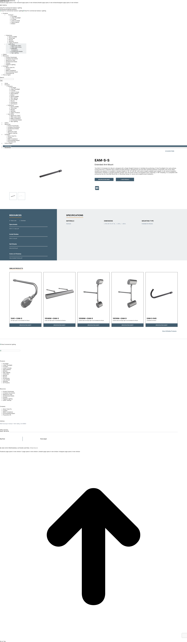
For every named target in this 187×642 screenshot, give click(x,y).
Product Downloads (8, 391)
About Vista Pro (7, 409)
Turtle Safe (6, 374)
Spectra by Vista (7, 394)
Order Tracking (7, 400)
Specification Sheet (104, 179)
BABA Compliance (8, 412)
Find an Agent (43, 438)
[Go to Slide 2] (21, 196)
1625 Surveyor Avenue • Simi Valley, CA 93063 (13, 423)
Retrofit (5, 375)
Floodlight (5, 363)
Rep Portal (2, 438)
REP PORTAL (3, 5)
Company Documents (9, 393)
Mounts (5, 377)
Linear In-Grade (7, 368)
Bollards (5, 371)
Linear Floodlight (7, 365)
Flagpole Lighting (7, 399)
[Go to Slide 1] (13, 196)
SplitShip (5, 381)
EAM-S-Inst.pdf (13, 238)
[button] (50, 173)
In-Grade (5, 366)
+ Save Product (125, 179)
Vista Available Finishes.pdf (15, 258)
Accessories (6, 378)
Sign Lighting (6, 372)
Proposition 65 (7, 415)
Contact (5, 410)
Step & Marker (7, 369)
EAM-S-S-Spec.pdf (14, 228)
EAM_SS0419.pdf (13, 248)
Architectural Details (8, 396)
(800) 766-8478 (4, 1)
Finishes (5, 397)
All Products (6, 382)
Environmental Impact (9, 413)
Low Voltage (6, 380)
